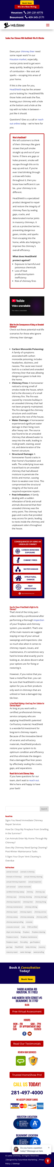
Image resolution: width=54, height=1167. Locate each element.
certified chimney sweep (15, 892)
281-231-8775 (33, 12)
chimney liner (28, 51)
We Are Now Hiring (27, 6)
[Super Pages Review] (33, 1064)
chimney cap (40, 892)
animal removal (12, 872)
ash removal (10, 887)
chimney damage (40, 897)
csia (23, 927)
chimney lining (41, 902)
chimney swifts (41, 917)
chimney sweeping (27, 917)
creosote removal (12, 927)
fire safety (24, 942)
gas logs (9, 947)
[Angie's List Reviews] (22, 1064)
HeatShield (15, 89)
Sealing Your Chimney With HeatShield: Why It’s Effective (24, 38)
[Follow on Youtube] (30, 1034)
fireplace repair (12, 942)
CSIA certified (32, 927)
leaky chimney (31, 947)
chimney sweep (12, 917)
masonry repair (12, 952)
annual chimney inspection (16, 882)
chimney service (40, 912)
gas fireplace (35, 942)
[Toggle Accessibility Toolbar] (47, 1160)
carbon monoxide (24, 887)
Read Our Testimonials (27, 1043)
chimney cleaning (25, 897)
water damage (25, 952)
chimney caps (11, 897)
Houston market (18, 59)
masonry (42, 947)
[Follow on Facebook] (24, 1034)
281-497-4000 (27, 1092)
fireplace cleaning (38, 932)
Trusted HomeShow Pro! (27, 1075)
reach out (34, 780)
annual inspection (34, 882)
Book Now (27, 3)
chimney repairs (26, 912)
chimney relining (31, 907)
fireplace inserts (12, 937)
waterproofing (39, 952)
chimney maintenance (14, 907)
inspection (39, 620)
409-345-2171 (34, 17)
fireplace (26, 932)
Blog (27, 1004)
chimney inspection (13, 902)
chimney (30, 892)
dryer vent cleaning (13, 932)
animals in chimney (27, 872)
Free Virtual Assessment (27, 1011)
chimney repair (11, 912)
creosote (29, 922)
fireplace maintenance (29, 937)
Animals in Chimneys (14, 877)
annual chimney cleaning (33, 877)
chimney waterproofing (14, 922)
